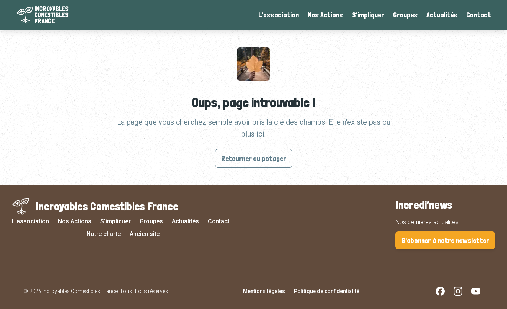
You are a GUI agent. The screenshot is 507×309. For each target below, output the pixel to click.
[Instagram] (458, 291)
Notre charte (103, 233)
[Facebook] (440, 291)
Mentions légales (264, 291)
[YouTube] (475, 291)
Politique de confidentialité (326, 291)
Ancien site (145, 233)
